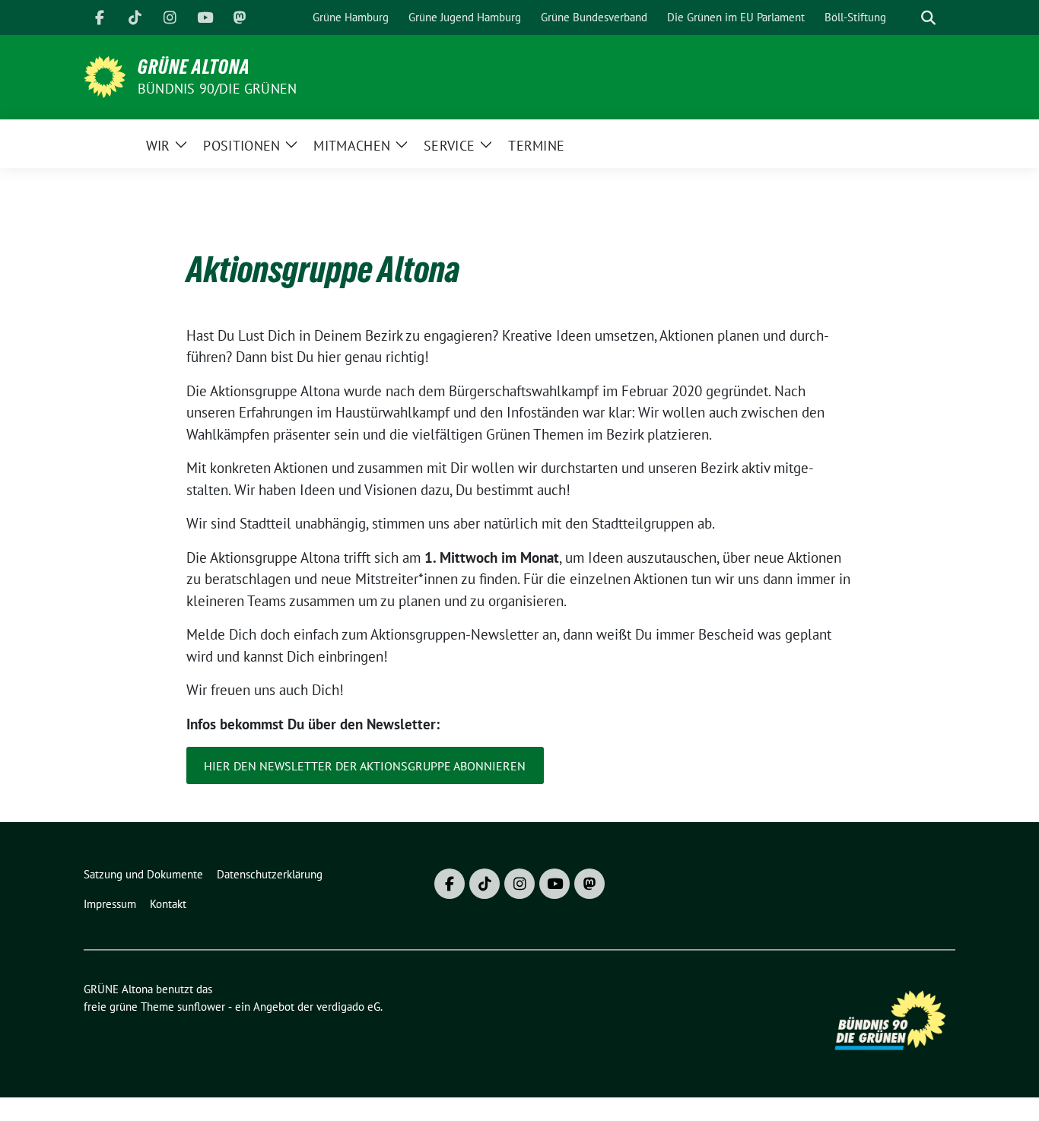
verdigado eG (348, 1006)
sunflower (201, 1006)
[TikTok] (134, 17)
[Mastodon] (239, 17)
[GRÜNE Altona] (105, 75)
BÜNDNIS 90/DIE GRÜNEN (217, 88)
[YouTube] (204, 17)
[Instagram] (169, 17)
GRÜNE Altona (194, 67)
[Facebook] (99, 17)
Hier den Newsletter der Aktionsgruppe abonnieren (365, 765)
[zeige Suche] (928, 18)
